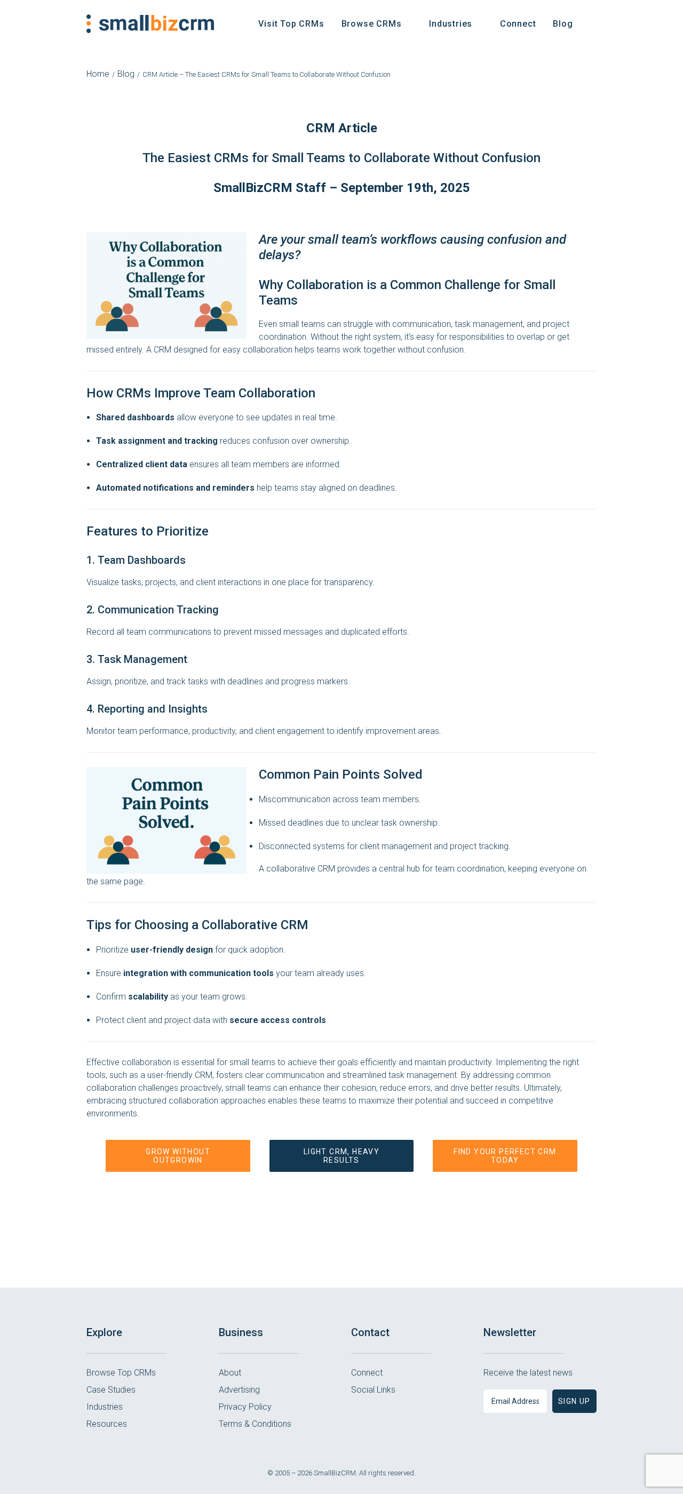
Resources (106, 1424)
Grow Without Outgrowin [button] (179, 1155)
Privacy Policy (245, 1407)
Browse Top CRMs (121, 1373)
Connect (518, 24)
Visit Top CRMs (291, 24)
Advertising (239, 1390)
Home (97, 74)
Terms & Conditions (255, 1424)
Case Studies (111, 1390)
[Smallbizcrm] (150, 23)
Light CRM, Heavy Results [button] (343, 1155)
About (230, 1373)
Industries (104, 1407)
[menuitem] (291, 23)
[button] (592, 23)
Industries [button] (450, 24)
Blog (563, 24)
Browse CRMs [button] (372, 24)
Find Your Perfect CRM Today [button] (506, 1155)
